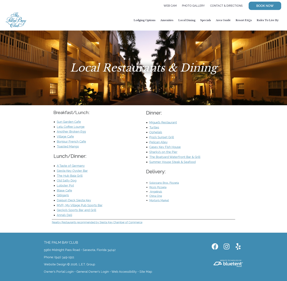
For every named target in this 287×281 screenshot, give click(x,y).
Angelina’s (156, 191)
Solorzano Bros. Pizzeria (164, 182)
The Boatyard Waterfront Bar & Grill (174, 157)
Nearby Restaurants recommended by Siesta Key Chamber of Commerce (97, 222)
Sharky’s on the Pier (163, 152)
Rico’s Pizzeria (157, 187)
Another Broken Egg (71, 131)
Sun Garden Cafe (69, 121)
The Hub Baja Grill (70, 175)
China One (155, 196)
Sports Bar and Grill (82, 210)
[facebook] (215, 246)
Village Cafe (65, 136)
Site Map (146, 271)
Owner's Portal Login (59, 271)
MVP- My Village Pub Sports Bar (79, 205)
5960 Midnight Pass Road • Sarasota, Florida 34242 (80, 250)
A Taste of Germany (71, 165)
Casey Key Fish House (165, 147)
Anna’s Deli (64, 215)
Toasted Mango (68, 146)
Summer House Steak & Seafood (172, 162)
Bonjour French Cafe (71, 141)
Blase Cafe (64, 190)
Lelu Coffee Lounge (71, 126)
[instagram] (226, 246)
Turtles (154, 127)
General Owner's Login (92, 271)
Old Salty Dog (66, 180)
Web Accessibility (124, 271)
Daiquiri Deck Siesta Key (74, 200)
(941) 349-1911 (64, 257)
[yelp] (238, 246)
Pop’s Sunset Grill (161, 137)
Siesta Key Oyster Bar (72, 170)
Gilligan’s (63, 195)
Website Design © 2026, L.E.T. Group (69, 264)
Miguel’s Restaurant (163, 122)
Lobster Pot (65, 185)
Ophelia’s (155, 132)
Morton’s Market (159, 200)
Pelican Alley (158, 142)
